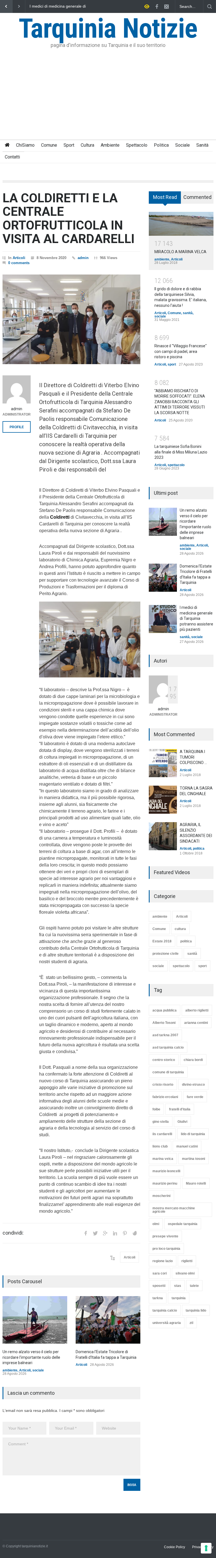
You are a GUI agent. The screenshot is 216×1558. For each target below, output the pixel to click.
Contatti (12, 157)
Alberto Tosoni (164, 1023)
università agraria (166, 1323)
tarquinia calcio (164, 1310)
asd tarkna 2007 (165, 1035)
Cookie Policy (174, 1547)
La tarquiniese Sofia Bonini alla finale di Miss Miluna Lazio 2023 (180, 452)
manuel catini (187, 1146)
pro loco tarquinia (166, 1249)
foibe (156, 1109)
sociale (38, 1370)
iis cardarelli (162, 1134)
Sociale (182, 145)
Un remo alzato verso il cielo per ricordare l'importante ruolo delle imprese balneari (58, 6)
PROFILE (17, 427)
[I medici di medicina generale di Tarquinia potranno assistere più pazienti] (163, 619)
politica (198, 849)
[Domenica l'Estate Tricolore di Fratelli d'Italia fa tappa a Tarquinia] (108, 1320)
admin (83, 258)
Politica (161, 145)
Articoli (19, 258)
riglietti (186, 1261)
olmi (155, 1224)
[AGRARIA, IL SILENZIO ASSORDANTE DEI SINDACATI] (163, 836)
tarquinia (179, 1298)
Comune (49, 145)
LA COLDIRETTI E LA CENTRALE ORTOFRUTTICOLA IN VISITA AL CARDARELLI (68, 218)
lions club (160, 1146)
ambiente (10, 1370)
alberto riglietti (196, 1010)
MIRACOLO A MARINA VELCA (180, 252)
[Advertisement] (108, 97)
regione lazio (162, 1261)
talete (194, 1286)
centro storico (163, 1060)
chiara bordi (193, 1060)
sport (172, 364)
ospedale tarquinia (182, 1224)
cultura (180, 929)
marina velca (162, 1159)
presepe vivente (165, 1236)
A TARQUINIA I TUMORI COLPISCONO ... (193, 757)
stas (177, 1286)
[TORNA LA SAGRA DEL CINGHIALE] (163, 800)
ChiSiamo (25, 145)
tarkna (157, 1298)
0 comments (19, 263)
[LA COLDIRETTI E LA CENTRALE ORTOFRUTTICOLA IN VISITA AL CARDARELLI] (71, 319)
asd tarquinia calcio (168, 1047)
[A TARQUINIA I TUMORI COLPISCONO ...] (163, 763)
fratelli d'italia (179, 1109)
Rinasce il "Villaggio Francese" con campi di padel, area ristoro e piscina (180, 351)
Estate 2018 (162, 941)
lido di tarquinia (193, 1134)
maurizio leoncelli (166, 1171)
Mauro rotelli (196, 1183)
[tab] (165, 199)
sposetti (158, 1286)
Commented (197, 197)
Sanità (202, 145)
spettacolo (176, 465)
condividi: (13, 1232)
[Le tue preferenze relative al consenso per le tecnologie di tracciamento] (206, 1548)
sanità (188, 313)
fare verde (195, 1097)
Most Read (165, 197)
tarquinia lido (196, 1310)
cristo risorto (162, 1085)
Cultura (87, 145)
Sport (69, 145)
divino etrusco (193, 1085)
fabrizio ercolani (165, 1097)
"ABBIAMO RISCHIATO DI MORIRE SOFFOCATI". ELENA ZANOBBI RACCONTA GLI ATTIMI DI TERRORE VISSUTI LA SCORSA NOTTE (179, 402)
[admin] (17, 389)
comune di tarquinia (168, 1072)
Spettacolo (136, 145)
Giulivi (182, 1122)
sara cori (159, 1273)
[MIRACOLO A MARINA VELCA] (181, 223)
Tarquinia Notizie (108, 28)
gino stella (160, 1122)
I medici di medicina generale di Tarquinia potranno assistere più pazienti (196, 618)
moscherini (161, 1196)
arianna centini (196, 1023)
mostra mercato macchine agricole (173, 1210)
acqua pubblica (164, 1010)
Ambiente (110, 145)
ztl (191, 1323)
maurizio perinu (164, 1183)
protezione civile (165, 954)
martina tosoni (193, 1159)
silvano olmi (185, 1273)
